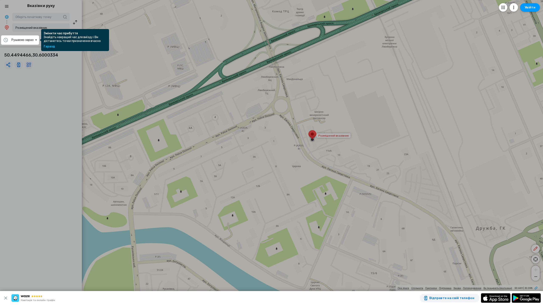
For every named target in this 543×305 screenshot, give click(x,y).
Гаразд (49, 46)
